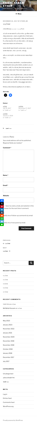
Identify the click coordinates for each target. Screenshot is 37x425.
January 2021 (7, 333)
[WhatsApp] (2, 218)
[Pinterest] (2, 206)
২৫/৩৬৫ (5, 106)
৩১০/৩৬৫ (5, 280)
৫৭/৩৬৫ (13, 304)
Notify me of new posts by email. (14, 223)
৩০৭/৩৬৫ (5, 292)
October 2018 (8, 349)
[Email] (2, 221)
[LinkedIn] (2, 209)
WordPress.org (8, 406)
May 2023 (6, 321)
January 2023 (7, 325)
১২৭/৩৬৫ (5, 113)
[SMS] (2, 224)
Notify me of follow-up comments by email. (18, 215)
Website (6, 196)
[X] (2, 203)
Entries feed (7, 398)
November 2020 (8, 337)
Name (5, 175)
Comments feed (8, 402)
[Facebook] (2, 200)
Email (5, 185)
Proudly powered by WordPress (13, 420)
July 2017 (6, 361)
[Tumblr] (2, 212)
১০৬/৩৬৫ (21, 106)
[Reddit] (2, 215)
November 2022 (8, 329)
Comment (7, 148)
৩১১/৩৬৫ (5, 275)
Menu (19, 14)
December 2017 (8, 357)
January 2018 (7, 353)
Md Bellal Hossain (9, 308)
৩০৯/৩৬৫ (5, 284)
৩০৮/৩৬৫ (5, 288)
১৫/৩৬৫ (20, 308)
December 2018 (8, 341)
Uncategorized (8, 374)
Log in (5, 394)
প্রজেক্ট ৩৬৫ (9, 128)
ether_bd (24, 21)
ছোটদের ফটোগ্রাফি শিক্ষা (9, 378)
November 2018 (8, 345)
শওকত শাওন (6, 304)
